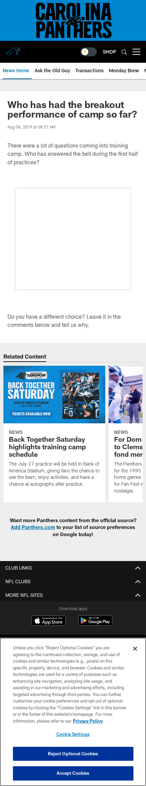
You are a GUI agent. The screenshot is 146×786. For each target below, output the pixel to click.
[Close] (135, 648)
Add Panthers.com (33, 527)
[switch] (88, 51)
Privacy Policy (88, 721)
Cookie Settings (73, 734)
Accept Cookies (73, 773)
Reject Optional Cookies (73, 753)
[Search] (124, 52)
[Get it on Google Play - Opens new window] (95, 624)
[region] (73, 712)
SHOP (109, 52)
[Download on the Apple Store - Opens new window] (48, 621)
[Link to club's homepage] (13, 49)
